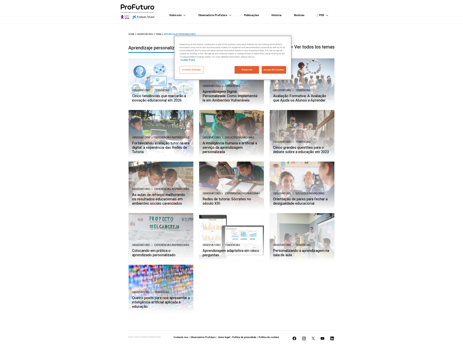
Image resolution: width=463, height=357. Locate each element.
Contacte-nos (180, 337)
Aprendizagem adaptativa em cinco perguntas (231, 253)
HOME (131, 34)
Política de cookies (269, 337)
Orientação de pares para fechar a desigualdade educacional (300, 201)
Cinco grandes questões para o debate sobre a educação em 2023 (301, 149)
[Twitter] (313, 338)
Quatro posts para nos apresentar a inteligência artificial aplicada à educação (161, 302)
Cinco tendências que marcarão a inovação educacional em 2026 (159, 98)
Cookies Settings (191, 69)
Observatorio (145, 34)
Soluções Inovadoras (239, 138)
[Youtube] (322, 338)
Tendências (161, 90)
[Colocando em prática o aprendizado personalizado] (161, 237)
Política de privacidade (244, 337)
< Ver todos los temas (313, 47)
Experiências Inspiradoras (171, 138)
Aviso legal (224, 337)
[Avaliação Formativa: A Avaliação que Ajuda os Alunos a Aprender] (302, 82)
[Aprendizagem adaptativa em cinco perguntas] (231, 237)
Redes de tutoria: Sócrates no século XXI (227, 201)
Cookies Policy (187, 60)
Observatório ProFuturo (203, 337)
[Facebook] (294, 338)
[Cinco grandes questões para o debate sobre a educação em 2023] (302, 134)
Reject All (247, 69)
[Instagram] (304, 338)
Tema (158, 34)
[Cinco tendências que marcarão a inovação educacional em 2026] (161, 82)
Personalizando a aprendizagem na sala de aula (301, 253)
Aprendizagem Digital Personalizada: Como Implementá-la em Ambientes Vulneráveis (230, 96)
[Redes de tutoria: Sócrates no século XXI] (231, 185)
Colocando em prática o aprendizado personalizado (153, 253)
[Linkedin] (332, 338)
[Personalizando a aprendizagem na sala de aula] (302, 237)
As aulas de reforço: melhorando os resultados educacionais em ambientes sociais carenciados (158, 199)
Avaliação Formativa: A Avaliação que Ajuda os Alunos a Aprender (299, 98)
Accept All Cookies (274, 69)
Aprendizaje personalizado (180, 34)
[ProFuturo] (137, 11)
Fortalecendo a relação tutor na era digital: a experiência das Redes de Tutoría (160, 147)
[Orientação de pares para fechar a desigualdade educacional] (302, 185)
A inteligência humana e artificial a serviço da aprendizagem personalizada (230, 147)
